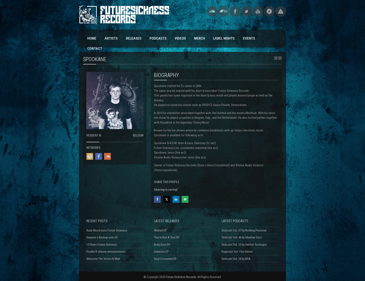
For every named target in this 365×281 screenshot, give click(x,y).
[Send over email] (185, 199)
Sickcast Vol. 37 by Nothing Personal (244, 230)
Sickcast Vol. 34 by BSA (236, 259)
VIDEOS (180, 38)
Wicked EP (160, 230)
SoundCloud (212, 11)
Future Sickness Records (181, 277)
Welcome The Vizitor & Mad (103, 259)
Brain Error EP (162, 245)
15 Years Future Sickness (101, 245)
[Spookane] (114, 128)
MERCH (199, 38)
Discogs (269, 11)
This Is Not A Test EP (166, 237)
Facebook (235, 11)
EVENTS (249, 38)
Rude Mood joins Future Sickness (106, 230)
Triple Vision (280, 11)
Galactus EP (161, 251)
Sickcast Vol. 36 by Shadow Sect (242, 237)
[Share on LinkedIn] (176, 199)
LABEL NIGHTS (224, 38)
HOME (91, 38)
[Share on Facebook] (157, 199)
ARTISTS (111, 38)
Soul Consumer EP (165, 259)
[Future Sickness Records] (124, 22)
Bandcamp (223, 11)
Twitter (246, 11)
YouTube (257, 11)
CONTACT (94, 48)
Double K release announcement (106, 251)
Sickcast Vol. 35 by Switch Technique (244, 245)
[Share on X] (166, 199)
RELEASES (133, 38)
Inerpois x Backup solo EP (102, 237)
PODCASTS (158, 38)
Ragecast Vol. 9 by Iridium (237, 251)
